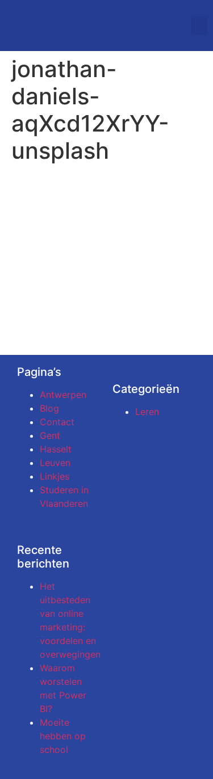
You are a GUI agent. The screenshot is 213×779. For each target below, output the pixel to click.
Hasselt (56, 449)
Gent (50, 435)
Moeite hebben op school (63, 736)
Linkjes (54, 476)
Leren (147, 411)
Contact (57, 421)
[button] (199, 25)
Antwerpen (63, 394)
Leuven (55, 462)
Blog (49, 408)
